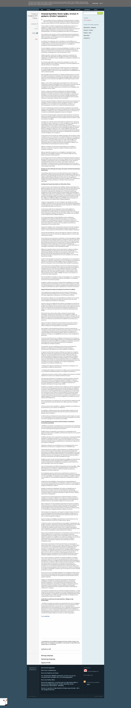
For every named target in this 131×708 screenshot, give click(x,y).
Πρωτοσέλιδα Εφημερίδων (48, 668)
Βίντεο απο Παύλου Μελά (48, 680)
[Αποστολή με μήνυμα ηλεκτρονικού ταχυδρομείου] (33, 33)
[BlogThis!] (34, 33)
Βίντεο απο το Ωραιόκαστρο (48, 670)
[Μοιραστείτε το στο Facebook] (37, 33)
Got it (101, 3)
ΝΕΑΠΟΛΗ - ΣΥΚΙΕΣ (87, 33)
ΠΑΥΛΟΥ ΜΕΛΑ (86, 35)
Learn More (95, 3)
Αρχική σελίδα (45, 663)
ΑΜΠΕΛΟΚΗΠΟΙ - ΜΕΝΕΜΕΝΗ (90, 27)
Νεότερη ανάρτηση (47, 655)
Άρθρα (88, 684)
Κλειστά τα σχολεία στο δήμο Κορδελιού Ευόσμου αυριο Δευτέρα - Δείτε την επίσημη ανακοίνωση (60, 688)
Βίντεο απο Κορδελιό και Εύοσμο (49, 673)
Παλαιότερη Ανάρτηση (48, 659)
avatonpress (33, 24)
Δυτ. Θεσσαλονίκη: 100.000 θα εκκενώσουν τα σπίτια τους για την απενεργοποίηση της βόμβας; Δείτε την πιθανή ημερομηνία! (58, 676)
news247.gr (46, 616)
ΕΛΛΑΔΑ (36, 28)
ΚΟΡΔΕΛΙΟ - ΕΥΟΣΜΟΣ (88, 30)
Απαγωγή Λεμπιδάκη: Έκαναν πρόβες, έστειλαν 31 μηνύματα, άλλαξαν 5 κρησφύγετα (59, 14)
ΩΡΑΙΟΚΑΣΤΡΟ (87, 38)
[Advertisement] (60, 627)
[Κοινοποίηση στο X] (35, 33)
